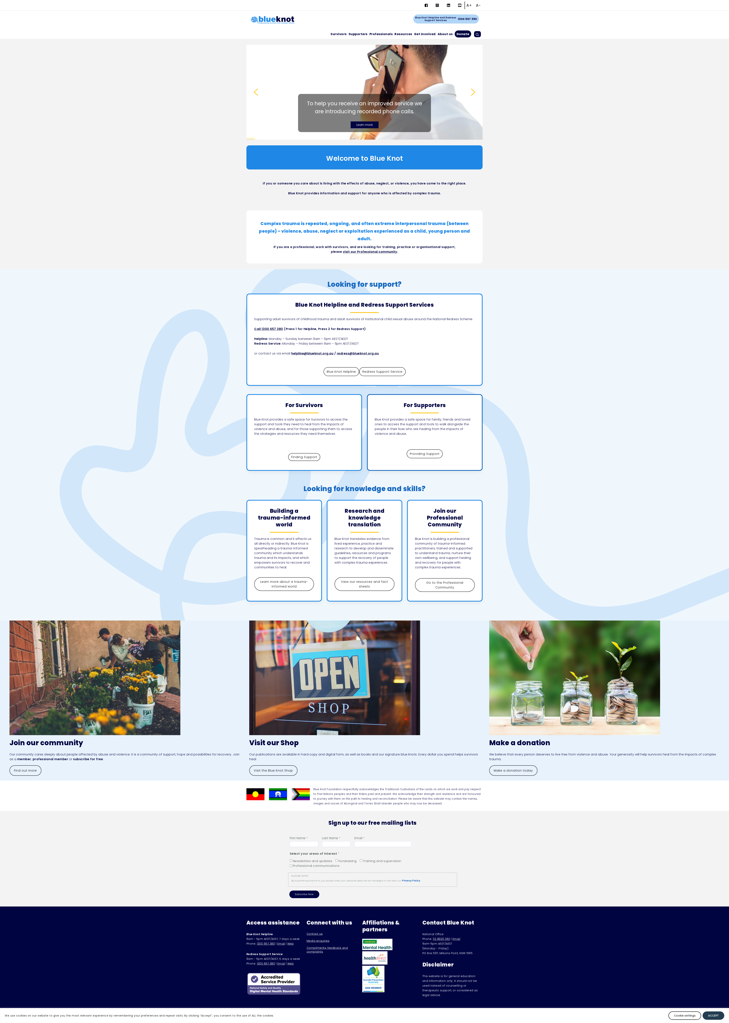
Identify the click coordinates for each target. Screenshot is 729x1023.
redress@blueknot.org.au (358, 353)
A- (478, 5)
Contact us (315, 934)
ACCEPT (713, 1015)
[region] (364, 1015)
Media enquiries (318, 941)
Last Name (330, 838)
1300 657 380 (467, 19)
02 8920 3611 (441, 939)
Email (358, 838)
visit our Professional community (370, 252)
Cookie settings (685, 1015)
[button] (256, 92)
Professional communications (316, 866)
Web (290, 944)
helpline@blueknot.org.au (312, 353)
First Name (298, 838)
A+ (469, 5)
